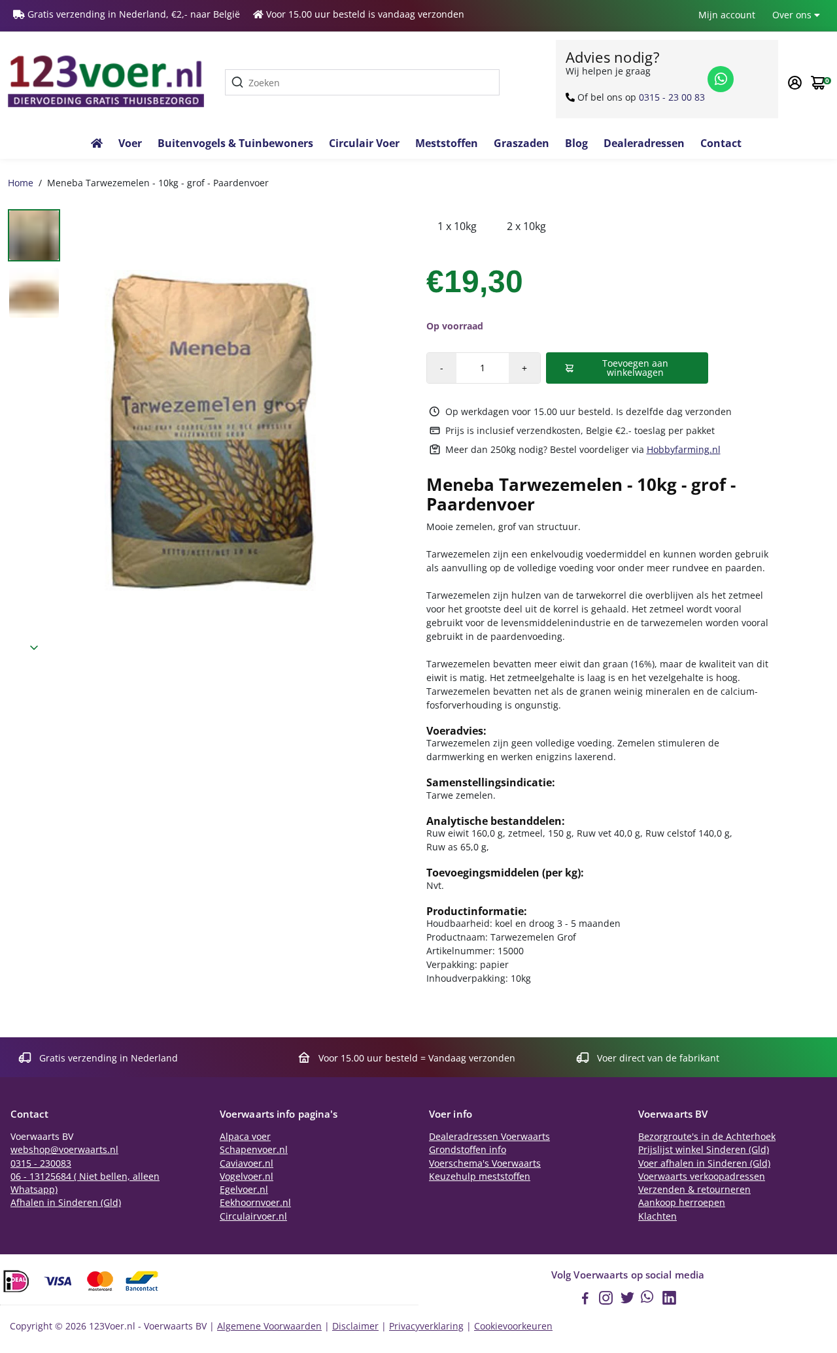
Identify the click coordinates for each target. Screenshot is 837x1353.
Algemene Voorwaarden (269, 1326)
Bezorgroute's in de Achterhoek (707, 1137)
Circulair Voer (364, 143)
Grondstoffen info (467, 1150)
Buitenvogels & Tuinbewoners (235, 143)
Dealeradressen (644, 143)
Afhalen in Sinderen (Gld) (65, 1203)
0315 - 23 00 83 (672, 97)
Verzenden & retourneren (694, 1189)
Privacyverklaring (426, 1326)
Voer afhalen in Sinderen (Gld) (704, 1163)
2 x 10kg (526, 226)
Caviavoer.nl (246, 1163)
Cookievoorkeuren (513, 1326)
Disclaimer (355, 1326)
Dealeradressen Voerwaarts (489, 1137)
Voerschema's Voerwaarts (485, 1163)
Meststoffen (446, 143)
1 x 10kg (457, 226)
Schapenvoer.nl (254, 1150)
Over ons (793, 14)
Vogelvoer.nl (246, 1176)
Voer (130, 143)
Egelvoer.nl (244, 1189)
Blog (576, 143)
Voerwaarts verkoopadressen (701, 1176)
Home (20, 182)
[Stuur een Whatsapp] (721, 79)
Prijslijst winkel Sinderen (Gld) (703, 1150)
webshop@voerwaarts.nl (64, 1150)
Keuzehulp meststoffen (479, 1176)
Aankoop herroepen (681, 1203)
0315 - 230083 (40, 1163)
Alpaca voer (245, 1137)
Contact (721, 143)
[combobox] (362, 82)
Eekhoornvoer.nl (255, 1203)
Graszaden (521, 143)
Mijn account (726, 14)
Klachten (657, 1216)
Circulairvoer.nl (253, 1216)
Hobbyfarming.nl (684, 449)
